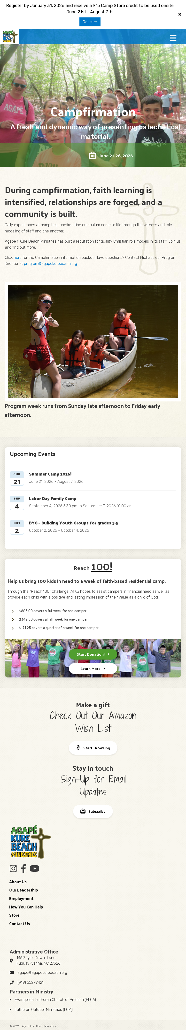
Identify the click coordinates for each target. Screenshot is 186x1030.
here (18, 257)
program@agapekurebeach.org (50, 263)
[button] (173, 38)
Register (90, 22)
